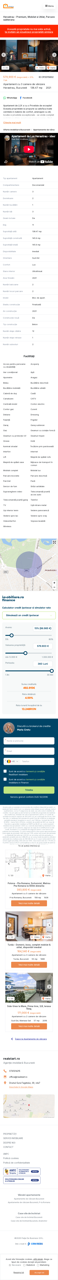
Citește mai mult (12, 122)
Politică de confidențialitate (16, 1162)
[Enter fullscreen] (54, 542)
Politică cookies (11, 1158)
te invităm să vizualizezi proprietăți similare (29, 31)
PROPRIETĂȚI (10, 1134)
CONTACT (8, 1147)
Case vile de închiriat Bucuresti (29, 1217)
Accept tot (39, 1272)
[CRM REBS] (35, 1244)
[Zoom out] (54, 587)
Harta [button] (52, 68)
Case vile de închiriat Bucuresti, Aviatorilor (29, 1221)
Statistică (30, 1265)
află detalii (38, 1259)
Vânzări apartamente (29, 1195)
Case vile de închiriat (29, 1213)
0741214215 (14, 1071)
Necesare (16, 1265)
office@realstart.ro (18, 1077)
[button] (3, 55)
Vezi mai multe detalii (29, 903)
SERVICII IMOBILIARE (13, 1138)
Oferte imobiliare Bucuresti (16, 129)
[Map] (29, 565)
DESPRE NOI (9, 1142)
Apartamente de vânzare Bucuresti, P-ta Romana (29, 1202)
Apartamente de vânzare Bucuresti (29, 1199)
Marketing (44, 1265)
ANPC (6, 1154)
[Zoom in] (54, 583)
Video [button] (42, 68)
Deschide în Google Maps (21, 1087)
